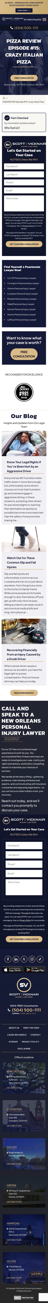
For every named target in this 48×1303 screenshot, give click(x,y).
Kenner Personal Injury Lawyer (21, 309)
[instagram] (32, 959)
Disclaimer (24, 1048)
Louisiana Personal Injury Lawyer (22, 293)
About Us (14, 1028)
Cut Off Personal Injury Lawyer (21, 278)
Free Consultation (24, 78)
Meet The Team (31, 1028)
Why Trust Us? (12, 127)
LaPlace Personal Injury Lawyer (21, 319)
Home (3, 98)
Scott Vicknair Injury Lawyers (31, 1288)
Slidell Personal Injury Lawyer (20, 304)
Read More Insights (24, 693)
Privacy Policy (28, 226)
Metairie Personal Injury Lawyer (21, 299)
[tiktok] (40, 959)
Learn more (22, 10)
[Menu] (44, 19)
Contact (36, 1035)
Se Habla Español (32, 19)
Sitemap (13, 1041)
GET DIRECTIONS (14, 1088)
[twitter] (24, 959)
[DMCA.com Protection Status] (24, 1298)
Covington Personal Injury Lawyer (23, 283)
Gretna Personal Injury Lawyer (21, 288)
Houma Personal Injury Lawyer (21, 314)
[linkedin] (16, 959)
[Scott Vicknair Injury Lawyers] (12, 19)
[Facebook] (8, 959)
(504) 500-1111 (26, 28)
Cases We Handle (17, 1035)
